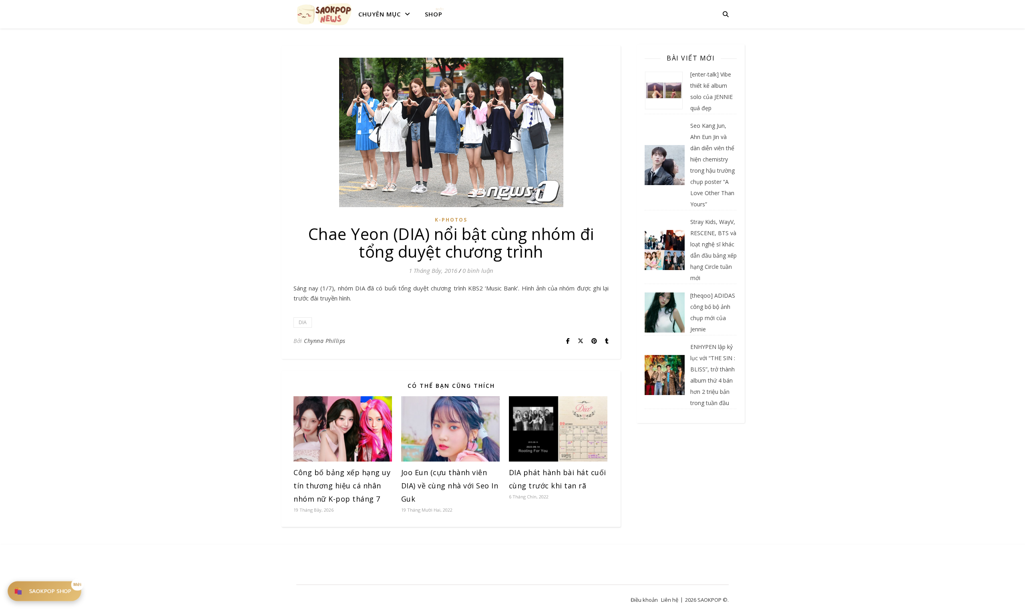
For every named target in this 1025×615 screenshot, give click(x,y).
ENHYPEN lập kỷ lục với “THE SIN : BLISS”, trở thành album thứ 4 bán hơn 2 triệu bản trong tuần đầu (712, 375)
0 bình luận (477, 270)
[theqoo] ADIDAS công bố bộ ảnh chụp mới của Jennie (712, 312)
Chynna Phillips (325, 341)
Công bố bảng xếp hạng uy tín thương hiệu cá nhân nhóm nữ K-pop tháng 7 (341, 486)
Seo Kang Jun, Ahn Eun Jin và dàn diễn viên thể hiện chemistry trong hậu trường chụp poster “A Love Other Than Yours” (712, 165)
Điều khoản (644, 599)
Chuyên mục (379, 14)
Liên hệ (669, 599)
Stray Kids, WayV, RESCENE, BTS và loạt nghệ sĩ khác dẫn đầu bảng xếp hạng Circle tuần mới (713, 250)
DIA (303, 322)
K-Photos (451, 219)
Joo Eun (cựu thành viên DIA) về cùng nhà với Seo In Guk (449, 486)
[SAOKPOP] (324, 14)
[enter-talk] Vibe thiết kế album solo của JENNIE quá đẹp (711, 91)
